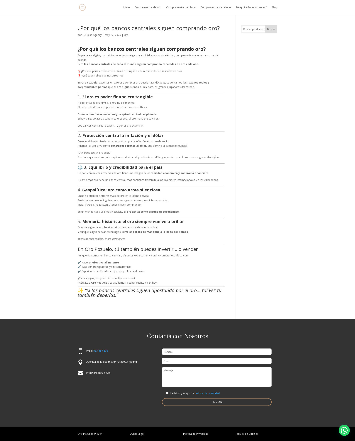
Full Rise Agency (92, 35)
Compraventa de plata (181, 7)
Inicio (126, 7)
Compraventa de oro (148, 7)
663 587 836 (100, 350)
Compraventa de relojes (215, 7)
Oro (126, 35)
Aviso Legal (137, 433)
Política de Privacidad (195, 433)
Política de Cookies (247, 433)
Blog (274, 7)
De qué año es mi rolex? (251, 7)
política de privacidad (207, 393)
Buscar (271, 29)
